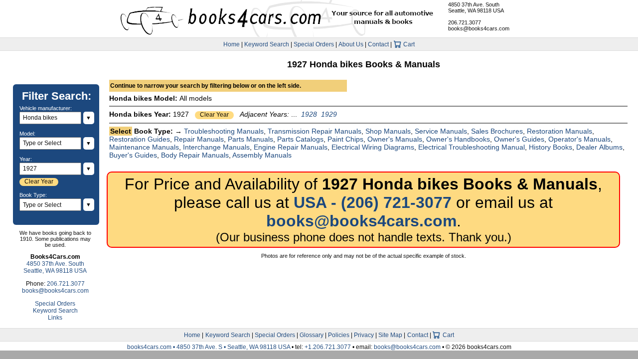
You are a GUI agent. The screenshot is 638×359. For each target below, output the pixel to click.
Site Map (390, 335)
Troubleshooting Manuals (224, 131)
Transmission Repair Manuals (314, 131)
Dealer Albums (599, 147)
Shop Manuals (388, 131)
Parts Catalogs (300, 139)
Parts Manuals (250, 139)
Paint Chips (345, 139)
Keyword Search (266, 44)
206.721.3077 (464, 22)
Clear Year (214, 114)
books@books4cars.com (478, 28)
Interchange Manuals (216, 147)
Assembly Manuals (262, 155)
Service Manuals (441, 131)
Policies (338, 335)
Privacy (364, 335)
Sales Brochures (497, 131)
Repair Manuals (199, 139)
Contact (378, 44)
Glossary (311, 335)
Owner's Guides (519, 139)
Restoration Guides (139, 139)
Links (55, 317)
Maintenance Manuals (144, 147)
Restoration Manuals (559, 131)
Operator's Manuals (579, 139)
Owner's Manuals (394, 139)
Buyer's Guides (133, 155)
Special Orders (314, 44)
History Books (550, 147)
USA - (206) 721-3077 (373, 202)
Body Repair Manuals (195, 155)
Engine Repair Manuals (290, 147)
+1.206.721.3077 (328, 347)
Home (231, 44)
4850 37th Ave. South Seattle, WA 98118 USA (476, 7)
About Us (350, 44)
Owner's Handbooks (458, 139)
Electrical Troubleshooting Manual (471, 147)
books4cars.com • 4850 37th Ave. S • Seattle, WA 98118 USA (209, 347)
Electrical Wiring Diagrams (372, 147)
